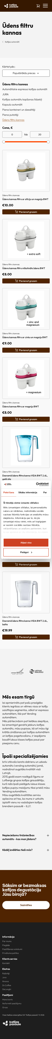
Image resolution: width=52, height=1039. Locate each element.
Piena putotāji (10, 114)
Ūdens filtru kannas (13, 120)
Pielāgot (24, 552)
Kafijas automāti (12, 42)
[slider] (3, 141)
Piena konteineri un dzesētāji (18, 109)
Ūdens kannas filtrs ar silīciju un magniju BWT (25, 199)
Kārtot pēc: (8, 66)
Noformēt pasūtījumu (11, 1003)
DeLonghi (6, 989)
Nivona (5, 981)
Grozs (5, 1007)
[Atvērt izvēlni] (45, 5)
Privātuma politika (10, 953)
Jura (4, 977)
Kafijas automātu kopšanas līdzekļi (22, 99)
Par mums (6, 941)
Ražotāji (6, 973)
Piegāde (6, 945)
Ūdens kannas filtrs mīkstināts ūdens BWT (23, 268)
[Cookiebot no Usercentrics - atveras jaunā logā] (37, 484)
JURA (5, 94)
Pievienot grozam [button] (28, 211)
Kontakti (6, 963)
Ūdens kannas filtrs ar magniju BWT (20, 406)
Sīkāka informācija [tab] (27, 492)
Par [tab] (45, 492)
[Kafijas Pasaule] (11, 1023)
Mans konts (7, 999)
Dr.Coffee (6, 985)
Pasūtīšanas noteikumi (12, 949)
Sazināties (26, 905)
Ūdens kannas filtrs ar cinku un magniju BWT (25, 337)
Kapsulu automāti (12, 104)
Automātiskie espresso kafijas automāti (24, 89)
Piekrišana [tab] (8, 492)
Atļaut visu (26, 542)
